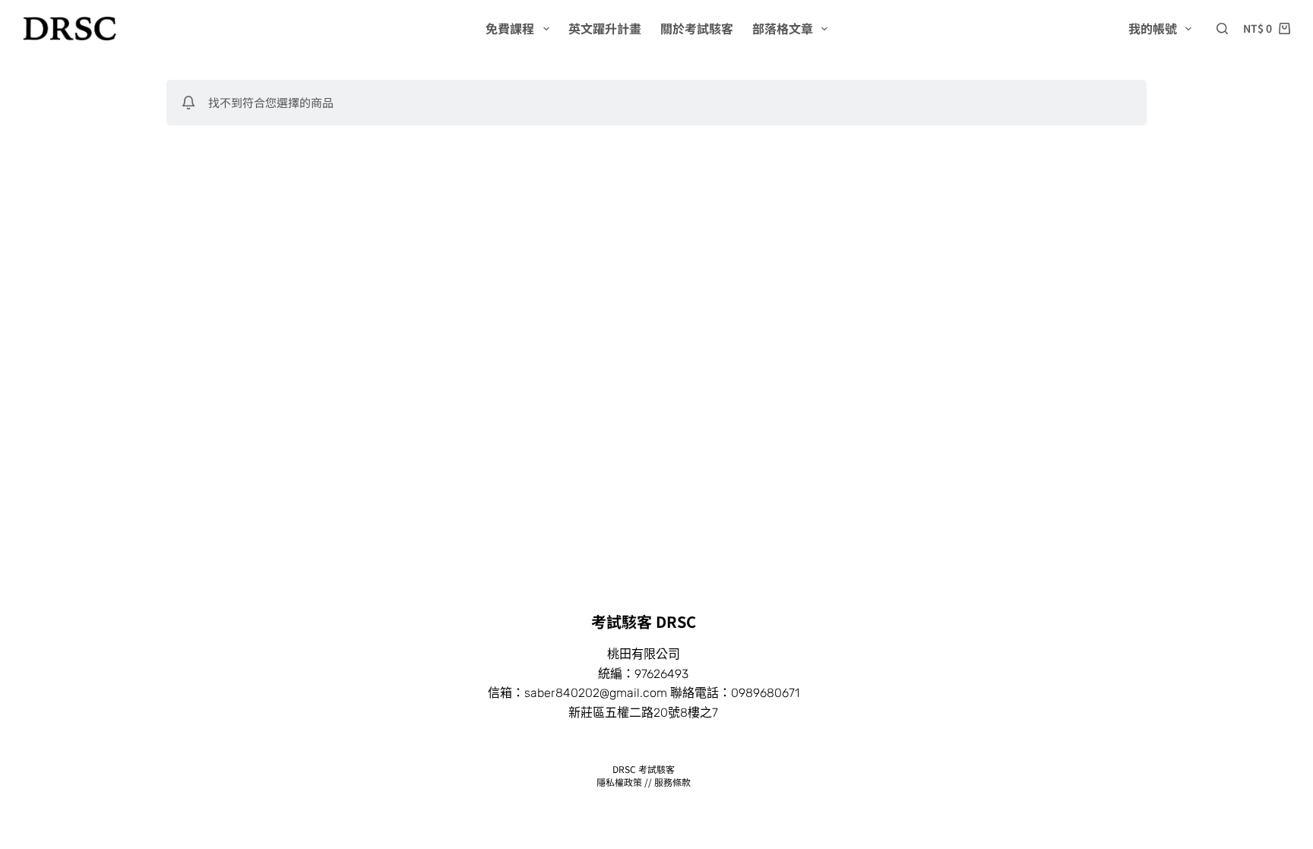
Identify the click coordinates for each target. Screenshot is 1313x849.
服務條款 (672, 781)
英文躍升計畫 (604, 28)
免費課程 (510, 28)
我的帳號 (1152, 28)
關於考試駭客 (696, 28)
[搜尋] (1222, 28)
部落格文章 (782, 28)
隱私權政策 (619, 781)
